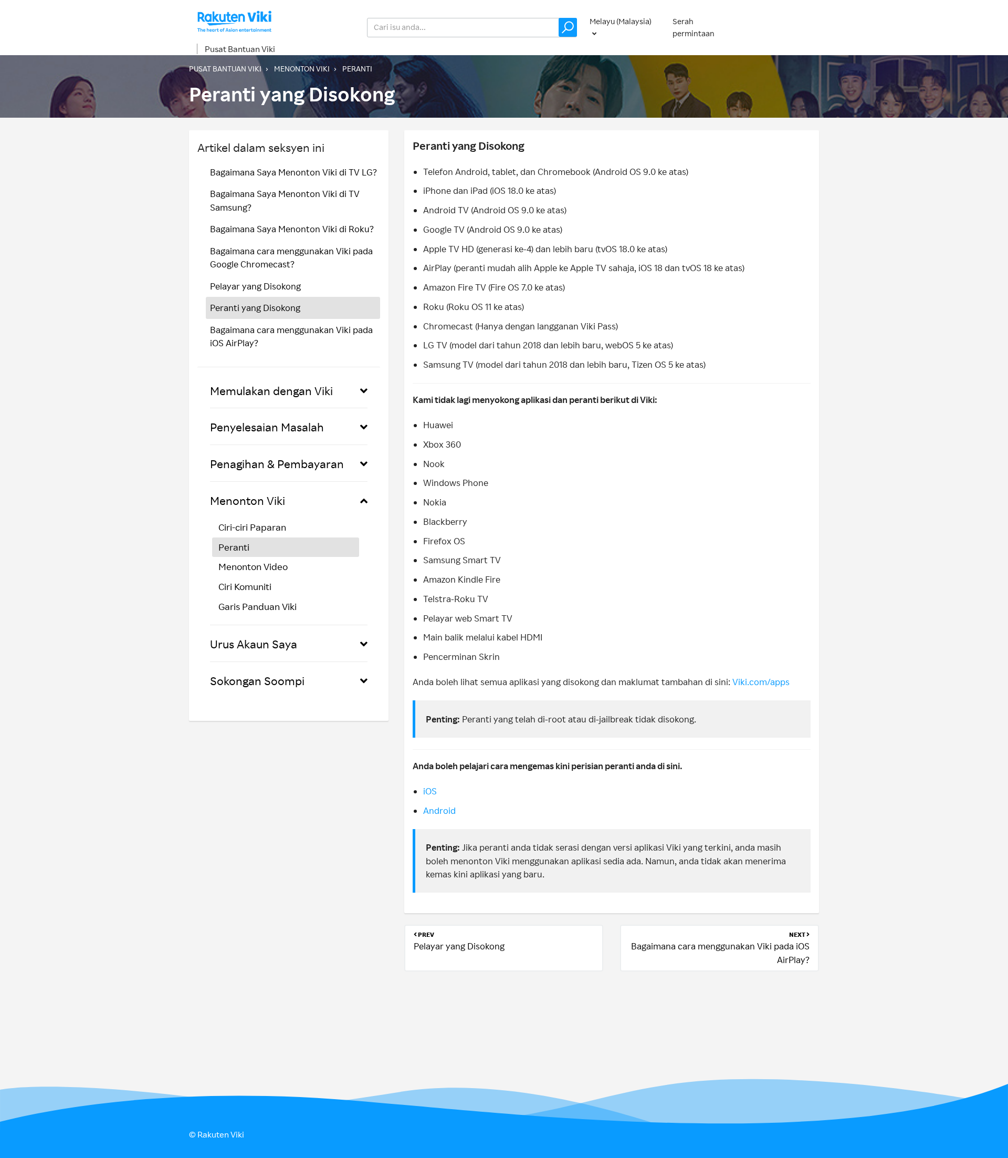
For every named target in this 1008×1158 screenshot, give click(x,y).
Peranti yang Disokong (255, 307)
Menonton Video (253, 566)
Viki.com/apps (761, 681)
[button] (568, 27)
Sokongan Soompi (257, 681)
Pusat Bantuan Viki (240, 49)
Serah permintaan (694, 27)
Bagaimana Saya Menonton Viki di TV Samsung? (285, 200)
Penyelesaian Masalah (267, 427)
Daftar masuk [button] (784, 27)
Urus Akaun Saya (253, 644)
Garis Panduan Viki (257, 606)
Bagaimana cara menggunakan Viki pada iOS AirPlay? (291, 336)
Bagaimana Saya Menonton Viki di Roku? (292, 228)
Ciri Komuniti (244, 586)
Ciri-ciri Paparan (252, 527)
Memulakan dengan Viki (271, 391)
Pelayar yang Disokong (255, 286)
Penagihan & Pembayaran (277, 464)
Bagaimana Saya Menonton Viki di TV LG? (293, 172)
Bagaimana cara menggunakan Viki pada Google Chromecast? (291, 257)
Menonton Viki (302, 68)
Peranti (357, 68)
